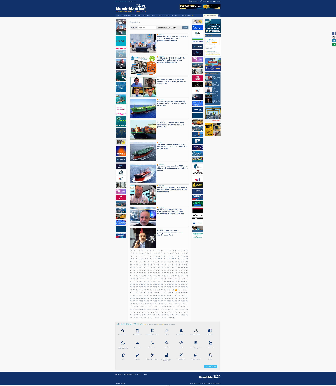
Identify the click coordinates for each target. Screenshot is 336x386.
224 (173, 278)
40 (187, 253)
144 (184, 267)
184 (179, 273)
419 (131, 306)
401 (139, 304)
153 (151, 270)
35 (173, 253)
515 (165, 317)
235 (145, 281)
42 (134, 256)
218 (156, 278)
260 (156, 284)
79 (178, 259)
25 (145, 253)
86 (139, 262)
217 (153, 278)
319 (145, 292)
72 (159, 259)
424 (145, 306)
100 (179, 262)
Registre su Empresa (211, 366)
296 (139, 290)
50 (156, 256)
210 (134, 278)
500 (181, 315)
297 (142, 290)
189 (134, 276)
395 (181, 301)
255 (142, 284)
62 (131, 259)
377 (131, 301)
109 (145, 264)
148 (137, 270)
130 (145, 267)
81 (184, 259)
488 (148, 315)
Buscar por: (134, 27)
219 (159, 278)
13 (170, 250)
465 (142, 312)
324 (159, 292)
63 (134, 259)
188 (131, 276)
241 (162, 281)
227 (181, 278)
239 (156, 281)
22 (136, 253)
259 (153, 284)
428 (156, 306)
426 (151, 306)
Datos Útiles (175, 15)
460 (187, 309)
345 (159, 295)
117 (167, 264)
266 (173, 284)
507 (142, 317)
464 (139, 312)
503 (131, 317)
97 (170, 262)
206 (181, 276)
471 (159, 312)
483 (134, 315)
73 (162, 259)
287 (173, 287)
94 (162, 262)
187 (187, 273)
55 (170, 256)
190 (137, 276)
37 (178, 253)
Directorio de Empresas (149, 15)
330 (176, 292)
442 (137, 309)
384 (151, 301)
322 (153, 292)
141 (176, 267)
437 (181, 306)
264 (167, 284)
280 (153, 287)
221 (165, 278)
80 (181, 259)
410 (165, 304)
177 (159, 273)
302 (156, 290)
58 (178, 256)
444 (142, 309)
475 (170, 312)
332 (181, 292)
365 (156, 298)
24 (142, 253)
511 (153, 317)
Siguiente (172, 317)
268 (179, 284)
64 (136, 259)
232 (137, 281)
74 (164, 259)
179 (165, 273)
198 (159, 276)
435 (176, 306)
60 (184, 256)
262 (162, 284)
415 (179, 304)
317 (139, 292)
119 (173, 264)
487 (145, 315)
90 (150, 262)
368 (165, 298)
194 (148, 276)
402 (142, 304)
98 (173, 262)
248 (181, 281)
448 (153, 309)
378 (134, 301)
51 (159, 256)
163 (179, 270)
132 (151, 267)
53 (164, 256)
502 (187, 315)
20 (131, 253)
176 (156, 273)
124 (187, 264)
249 (184, 281)
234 (142, 281)
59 (181, 256)
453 (167, 309)
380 (139, 301)
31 (162, 253)
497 (173, 315)
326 (165, 292)
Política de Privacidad (120, 383)
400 (137, 304)
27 (150, 253)
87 (142, 262)
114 (159, 264)
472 (162, 312)
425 (148, 306)
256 (145, 284)
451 (162, 309)
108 (142, 264)
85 (136, 262)
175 (153, 273)
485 (139, 315)
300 (151, 290)
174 (151, 273)
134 (156, 267)
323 (156, 292)
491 (156, 315)
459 (184, 309)
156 (159, 270)
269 (181, 284)
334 (187, 292)
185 (181, 273)
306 (167, 290)
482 (131, 315)
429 (159, 306)
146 (131, 270)
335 (131, 295)
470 (156, 312)
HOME (118, 15)
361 (145, 298)
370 (170, 298)
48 (150, 256)
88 (145, 262)
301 (153, 290)
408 (159, 304)
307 (170, 290)
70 (153, 259)
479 (181, 312)
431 (165, 306)
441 (134, 309)
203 (173, 276)
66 (142, 259)
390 (167, 301)
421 (137, 306)
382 (145, 301)
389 (165, 301)
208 (187, 276)
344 (156, 295)
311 (181, 290)
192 (142, 276)
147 (134, 270)
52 (162, 256)
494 (165, 315)
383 (148, 301)
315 (134, 292)
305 (165, 290)
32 (164, 253)
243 (167, 281)
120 (176, 264)
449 (156, 309)
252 (134, 284)
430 (162, 306)
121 (179, 264)
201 (167, 276)
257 (148, 284)
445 (145, 309)
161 (173, 270)
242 (165, 281)
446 (148, 309)
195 (151, 276)
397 (187, 301)
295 (137, 290)
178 (162, 273)
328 (170, 292)
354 (184, 295)
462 (134, 312)
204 (176, 276)
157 (162, 270)
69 (150, 259)
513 (159, 317)
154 (153, 270)
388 (162, 301)
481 (187, 312)
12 (167, 250)
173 (148, 273)
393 (176, 301)
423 (142, 306)
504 (134, 317)
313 (187, 290)
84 (134, 262)
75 (167, 259)
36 (176, 253)
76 (170, 259)
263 (165, 284)
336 (134, 295)
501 (184, 315)
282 (159, 287)
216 (151, 278)
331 (179, 292)
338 (139, 295)
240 (159, 281)
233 (139, 281)
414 (176, 304)
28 (153, 253)
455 (173, 309)
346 (162, 295)
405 (151, 304)
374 (181, 298)
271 (187, 284)
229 (187, 278)
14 (173, 250)
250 (187, 281)
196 (153, 276)
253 (137, 284)
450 (159, 309)
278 (148, 287)
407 (156, 304)
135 (159, 267)
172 (145, 273)
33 (167, 253)
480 (184, 312)
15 (175, 250)
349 (170, 295)
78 (176, 259)
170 (139, 273)
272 (131, 287)
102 (184, 262)
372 (176, 298)
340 (145, 295)
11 (164, 250)
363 (151, 298)
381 (142, 301)
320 (148, 292)
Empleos (145, 374)
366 (159, 298)
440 (131, 309)
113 (156, 264)
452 (165, 309)
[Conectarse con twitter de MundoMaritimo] (334, 37)
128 (139, 267)
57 (176, 256)
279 (151, 287)
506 (139, 317)
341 (148, 295)
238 (153, 281)
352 (179, 295)
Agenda (160, 15)
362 (148, 298)
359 (139, 298)
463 (137, 312)
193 (145, 276)
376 (187, 298)
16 (178, 250)
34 (170, 253)
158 (165, 270)
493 (162, 315)
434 (173, 306)
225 (176, 278)
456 (176, 309)
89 (148, 262)
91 (153, 262)
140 (173, 267)
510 (151, 317)
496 (170, 315)
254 (139, 284)
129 (142, 267)
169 (137, 273)
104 (131, 264)
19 (187, 250)
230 (131, 281)
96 (167, 262)
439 (187, 306)
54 (167, 256)
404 (148, 304)
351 (176, 295)
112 (153, 264)
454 (170, 309)
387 (159, 301)
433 (170, 306)
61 (187, 256)
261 (159, 284)
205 (179, 276)
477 (176, 312)
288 (176, 287)
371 (173, 298)
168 (134, 273)
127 (137, 267)
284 (165, 287)
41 (131, 256)
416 (181, 304)
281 (156, 287)
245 (173, 281)
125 (131, 267)
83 (131, 262)
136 (162, 267)
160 (170, 270)
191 (139, 276)
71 (156, 259)
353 (181, 295)
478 (179, 312)
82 (187, 259)
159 (167, 270)
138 (167, 267)
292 (187, 287)
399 (134, 304)
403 (145, 304)
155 (156, 270)
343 (153, 295)
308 (173, 290)
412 (170, 304)
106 (137, 264)
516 (167, 317)
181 (170, 273)
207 (184, 276)
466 (145, 312)
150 (142, 270)
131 (148, 267)
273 (134, 287)
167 (131, 273)
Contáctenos (120, 374)
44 (139, 256)
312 (184, 290)
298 (145, 290)
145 (187, 267)
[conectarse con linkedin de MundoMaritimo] (334, 40)
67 (145, 259)
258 (151, 284)
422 (139, 306)
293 (131, 290)
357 (134, 298)
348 (167, 295)
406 (153, 304)
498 (176, 315)
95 (164, 262)
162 (176, 270)
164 (181, 270)
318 (142, 292)
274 (137, 287)
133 (153, 267)
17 (181, 250)
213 (142, 278)
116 (165, 264)
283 (162, 287)
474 (167, 312)
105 (134, 264)
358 (137, 298)
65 (139, 259)
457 (179, 309)
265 (170, 284)
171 (142, 273)
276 (142, 287)
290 (181, 287)
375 (184, 298)
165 (184, 270)
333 (184, 292)
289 (179, 287)
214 (145, 278)
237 (151, 281)
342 (151, 295)
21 (134, 253)
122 (181, 264)
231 (134, 281)
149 (139, 270)
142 (179, 267)
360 (142, 298)
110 (148, 264)
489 (151, 315)
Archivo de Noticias (127, 15)
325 (162, 292)
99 (176, 262)
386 (156, 301)
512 (156, 317)
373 (179, 298)
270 (184, 284)
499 (179, 315)
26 (148, 253)
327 (167, 292)
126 (134, 267)
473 (165, 312)
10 (161, 250)
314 (131, 292)
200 (165, 276)
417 (184, 304)
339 (142, 295)
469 (153, 312)
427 (153, 306)
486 (142, 315)
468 (151, 312)
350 (173, 295)
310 (179, 290)
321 (151, 292)
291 (184, 287)
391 (170, 301)
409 (162, 304)
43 (136, 256)
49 (153, 256)
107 (139, 264)
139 (170, 267)
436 (179, 306)
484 (137, 315)
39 (184, 253)
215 (148, 278)
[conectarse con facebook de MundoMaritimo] (334, 33)
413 (173, 304)
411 (167, 304)
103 (187, 262)
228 (184, 278)
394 (179, 301)
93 (159, 262)
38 (181, 253)
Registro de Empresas (129, 374)
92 (156, 262)
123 (184, 264)
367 (162, 298)
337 (137, 295)
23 (139, 253)
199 (162, 276)
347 (165, 295)
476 (173, 312)
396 (184, 301)
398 (131, 304)
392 (173, 301)
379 (137, 301)
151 (145, 270)
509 (148, 317)
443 (139, 309)
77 (173, 259)
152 (148, 270)
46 (145, 256)
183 (176, 273)
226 (179, 278)
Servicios (167, 15)
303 (159, 290)
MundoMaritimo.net (186, 15)
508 (145, 317)
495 (167, 315)
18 (184, 250)
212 (139, 278)
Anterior (132, 250)
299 (148, 290)
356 (131, 298)
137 (165, 267)
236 (148, 281)
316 (137, 292)
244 (170, 281)
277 (145, 287)
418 (187, 304)
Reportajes (138, 15)
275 (139, 287)
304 (162, 290)
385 (153, 301)
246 (176, 281)
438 (184, 306)
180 (167, 273)
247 (179, 281)
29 (156, 253)
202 (170, 276)
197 (156, 276)
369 (167, 298)
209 (131, 278)
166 (187, 270)
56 (173, 256)
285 (167, 287)
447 (151, 309)
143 (181, 267)
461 (131, 312)
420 (134, 306)
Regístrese (139, 374)
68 (148, 259)
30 (159, 253)
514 (162, 317)
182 (173, 273)
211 (137, 278)
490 (153, 315)
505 (137, 317)
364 (153, 298)
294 (134, 290)
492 (159, 315)
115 (162, 264)
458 (181, 309)
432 (167, 306)
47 (148, 256)
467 (148, 312)
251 (131, 284)
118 (170, 264)
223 (170, 278)
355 (187, 295)
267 (176, 284)
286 (170, 287)
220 (162, 278)
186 (184, 273)
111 (151, 264)
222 (167, 278)
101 (181, 262)
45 (142, 256)
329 (173, 292)
